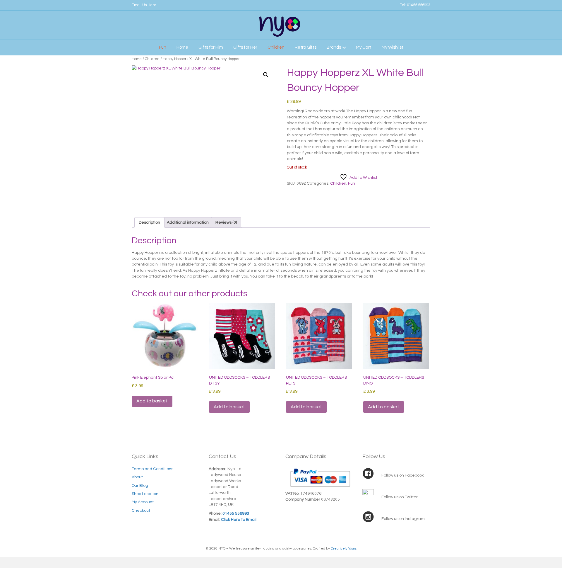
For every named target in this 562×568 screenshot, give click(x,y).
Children (276, 47)
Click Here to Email (238, 520)
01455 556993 (418, 5)
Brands (334, 47)
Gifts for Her (245, 47)
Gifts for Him (210, 47)
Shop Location (145, 494)
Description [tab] (149, 222)
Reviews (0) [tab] (226, 222)
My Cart (363, 47)
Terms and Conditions (152, 469)
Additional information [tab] (188, 222)
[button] (266, 74)
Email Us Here (144, 5)
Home (182, 47)
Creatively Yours (344, 548)
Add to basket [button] (152, 401)
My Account (143, 502)
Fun (162, 47)
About (137, 477)
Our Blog (140, 486)
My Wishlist (392, 47)
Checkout (141, 511)
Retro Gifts (305, 47)
